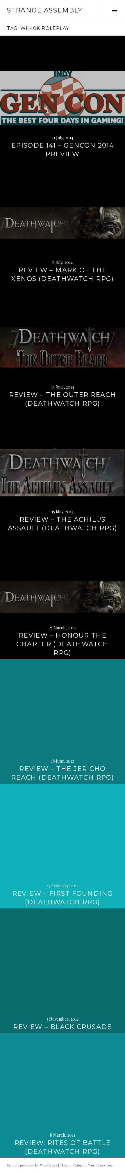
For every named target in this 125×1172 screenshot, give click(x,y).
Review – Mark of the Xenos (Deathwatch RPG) (62, 274)
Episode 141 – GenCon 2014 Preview (62, 149)
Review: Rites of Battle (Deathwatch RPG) (63, 1147)
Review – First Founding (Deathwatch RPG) (62, 898)
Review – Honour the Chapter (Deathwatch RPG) (62, 644)
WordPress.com (100, 1165)
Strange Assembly (44, 10)
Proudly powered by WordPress (32, 1165)
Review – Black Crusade (62, 1027)
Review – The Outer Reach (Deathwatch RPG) (62, 399)
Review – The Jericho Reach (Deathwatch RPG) (62, 773)
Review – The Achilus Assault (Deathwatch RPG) (62, 524)
